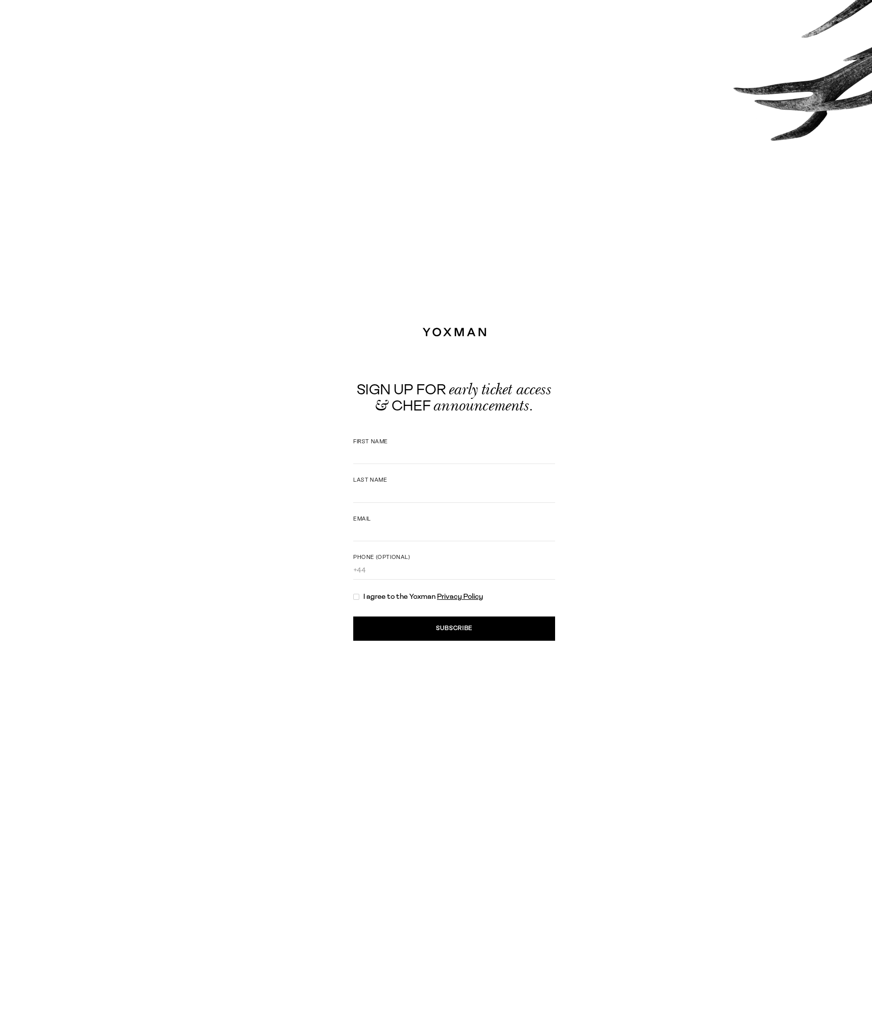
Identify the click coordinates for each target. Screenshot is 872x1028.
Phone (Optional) (381, 557)
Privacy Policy (460, 596)
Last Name (370, 480)
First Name (370, 441)
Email (362, 519)
